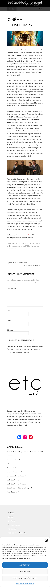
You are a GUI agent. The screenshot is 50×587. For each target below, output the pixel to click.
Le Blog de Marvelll (13, 472)
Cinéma (23, 243)
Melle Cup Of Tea (13, 480)
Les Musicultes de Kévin (15, 476)
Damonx (10, 456)
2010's (18, 243)
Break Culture (11, 452)
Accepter (25, 565)
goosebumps (16, 246)
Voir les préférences (25, 578)
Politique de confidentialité (25, 584)
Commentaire (12, 288)
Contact (10, 517)
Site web (10, 330)
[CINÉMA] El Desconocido (17, 263)
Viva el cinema (12, 492)
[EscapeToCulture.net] (25, 3)
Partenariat (12, 529)
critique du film (25, 235)
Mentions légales (14, 525)
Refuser (25, 572)
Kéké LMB (10, 468)
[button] (46, 540)
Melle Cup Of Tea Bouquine (16, 484)
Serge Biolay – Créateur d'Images (18, 488)
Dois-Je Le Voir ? (13, 460)
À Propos (11, 513)
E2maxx (10, 464)
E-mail (9, 320)
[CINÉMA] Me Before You (33, 265)
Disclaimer (11, 521)
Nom (9, 311)
